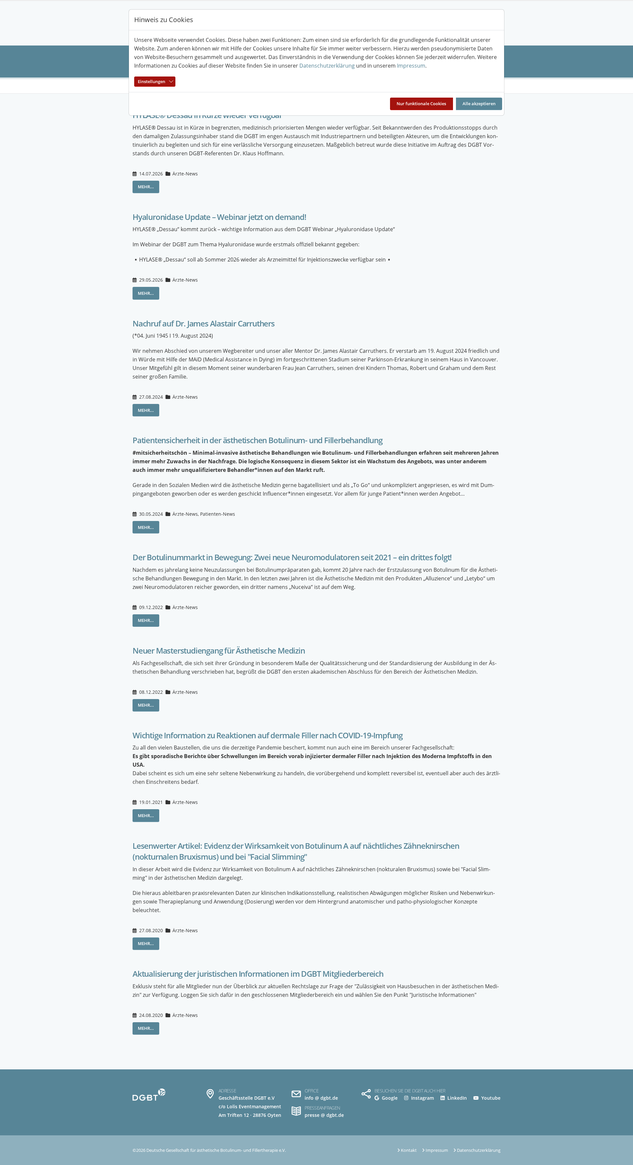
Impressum (411, 65)
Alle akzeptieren (479, 104)
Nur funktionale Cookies (421, 104)
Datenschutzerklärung (327, 65)
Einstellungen (151, 81)
